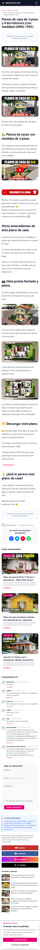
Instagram (21, 859)
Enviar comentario (14, 807)
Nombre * (7, 770)
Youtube (21, 848)
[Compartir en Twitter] (17, 538)
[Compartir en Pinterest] (23, 538)
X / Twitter (21, 865)
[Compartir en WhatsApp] (28, 538)
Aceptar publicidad (20, 940)
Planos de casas (12, 10)
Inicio (3, 10)
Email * (13, 778)
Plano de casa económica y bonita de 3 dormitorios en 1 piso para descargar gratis (18, 620)
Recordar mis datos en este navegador (19, 801)
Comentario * (8, 786)
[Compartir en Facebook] (11, 538)
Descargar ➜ (9, 464)
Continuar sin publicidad (20, 945)
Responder (10, 687)
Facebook (21, 853)
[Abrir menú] (36, 3)
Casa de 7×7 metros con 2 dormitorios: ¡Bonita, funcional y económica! (18, 660)
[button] (20, 170)
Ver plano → (7, 588)
